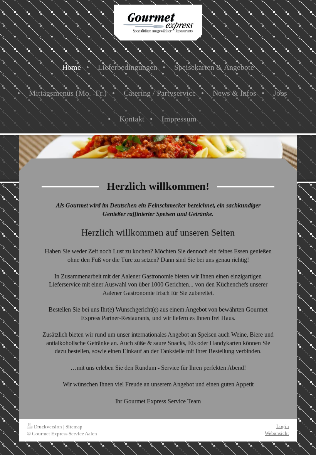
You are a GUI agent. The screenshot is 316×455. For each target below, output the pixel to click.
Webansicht (277, 433)
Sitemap (74, 427)
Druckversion (48, 427)
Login (282, 426)
